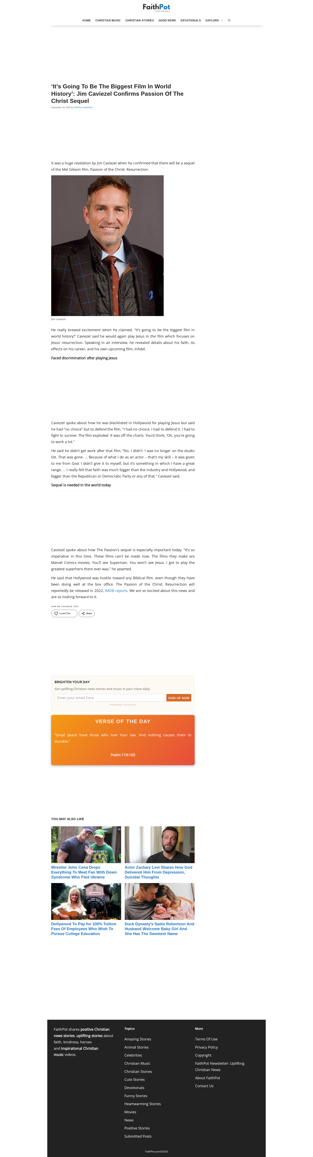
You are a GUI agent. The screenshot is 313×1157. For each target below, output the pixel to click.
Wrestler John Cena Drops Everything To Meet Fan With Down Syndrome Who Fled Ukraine (84, 872)
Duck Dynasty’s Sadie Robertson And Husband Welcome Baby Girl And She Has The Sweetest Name (159, 929)
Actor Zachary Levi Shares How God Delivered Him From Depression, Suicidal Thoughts (158, 872)
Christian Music (108, 20)
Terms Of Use (206, 1039)
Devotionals (191, 20)
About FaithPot (207, 1077)
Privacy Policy (206, 1047)
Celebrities (87, 107)
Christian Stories (139, 20)
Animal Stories (136, 1047)
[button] (229, 20)
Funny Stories (135, 1095)
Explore (212, 20)
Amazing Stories (137, 1039)
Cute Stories (134, 1079)
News (129, 1120)
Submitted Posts (137, 1136)
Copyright (203, 1055)
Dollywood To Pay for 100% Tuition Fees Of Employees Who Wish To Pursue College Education (83, 929)
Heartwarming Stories (142, 1103)
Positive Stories (137, 1128)
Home (86, 20)
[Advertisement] (156, 49)
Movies (130, 1112)
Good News (167, 20)
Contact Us (204, 1085)
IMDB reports (116, 590)
